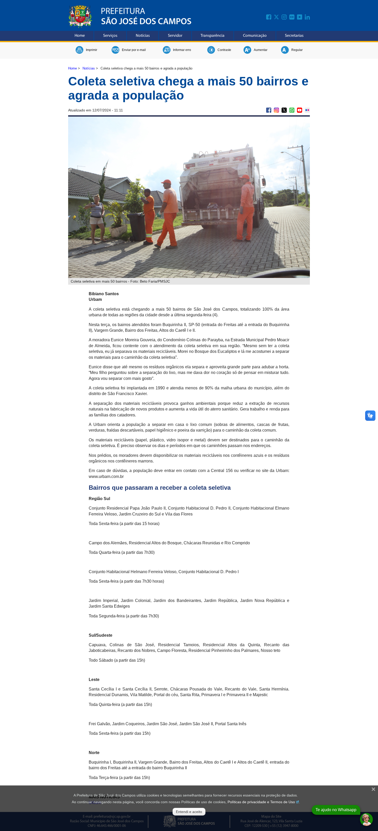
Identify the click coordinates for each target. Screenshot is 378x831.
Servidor (175, 36)
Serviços (110, 36)
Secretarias (294, 36)
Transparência (212, 36)
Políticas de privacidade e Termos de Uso (261, 802)
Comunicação (255, 36)
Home (80, 36)
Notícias (143, 36)
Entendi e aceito (189, 812)
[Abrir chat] (366, 819)
